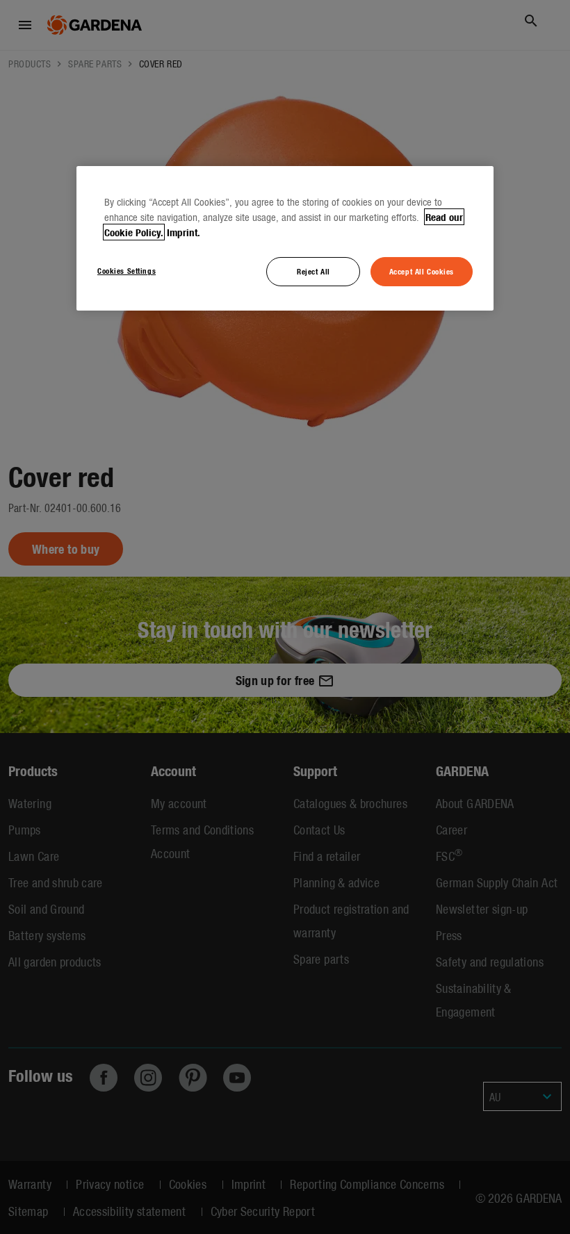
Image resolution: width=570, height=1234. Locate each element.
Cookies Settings (126, 270)
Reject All (313, 271)
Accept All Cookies (421, 271)
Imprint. (183, 232)
